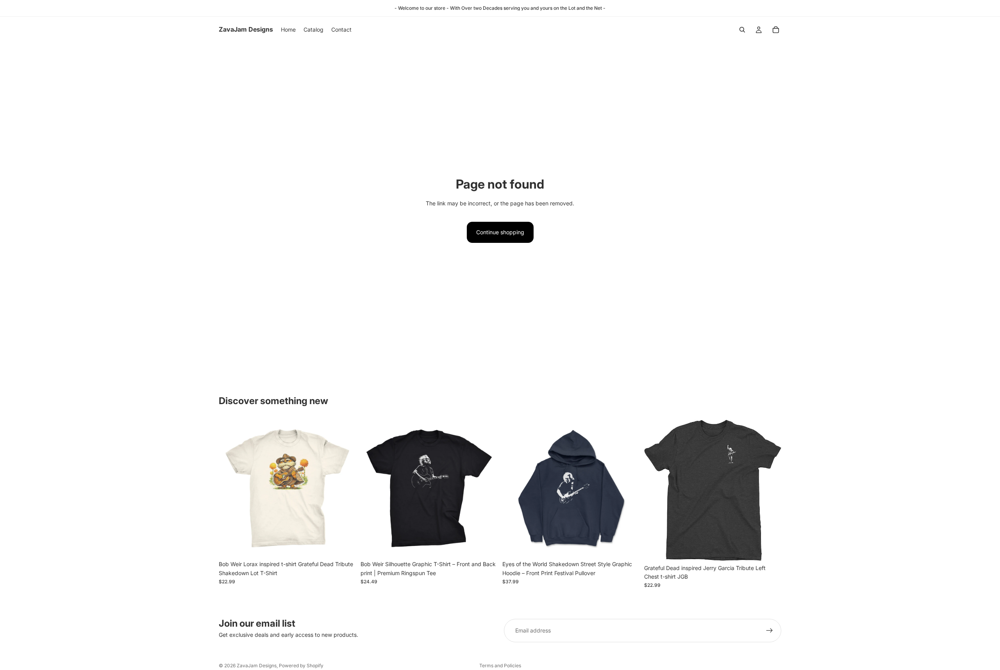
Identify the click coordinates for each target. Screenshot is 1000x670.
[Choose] (344, 545)
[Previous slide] (230, 488)
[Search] (742, 29)
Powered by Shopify (301, 665)
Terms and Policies (500, 665)
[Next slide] (344, 488)
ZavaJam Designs (257, 665)
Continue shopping (500, 232)
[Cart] (775, 29)
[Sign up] (769, 630)
